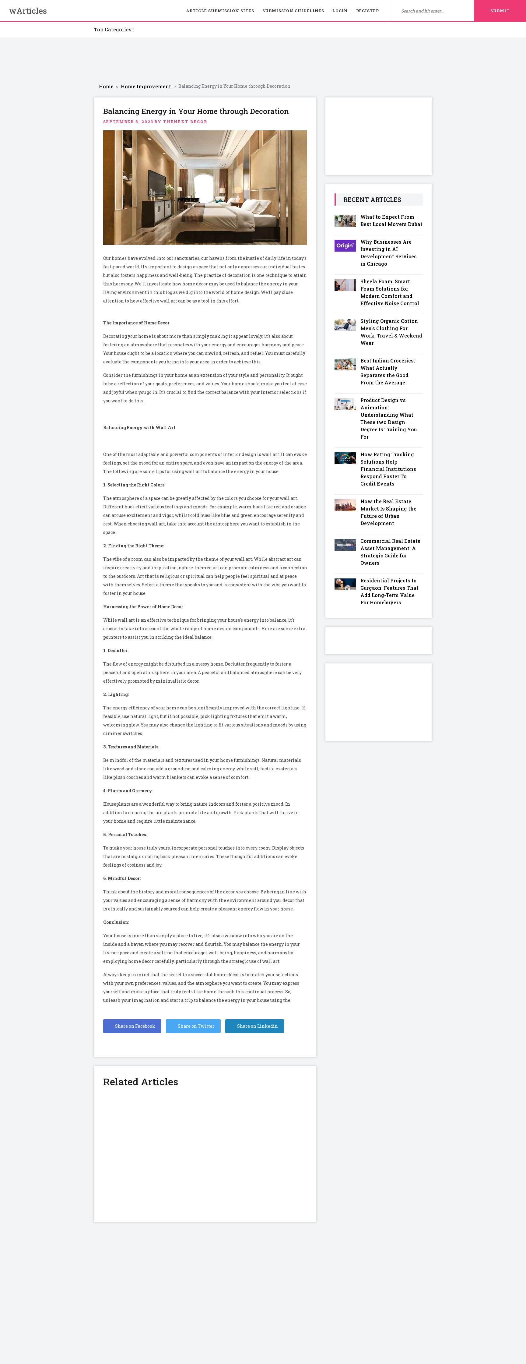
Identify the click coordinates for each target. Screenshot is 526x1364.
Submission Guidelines (293, 10)
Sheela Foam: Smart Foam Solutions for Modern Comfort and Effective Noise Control (389, 292)
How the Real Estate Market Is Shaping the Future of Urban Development (388, 512)
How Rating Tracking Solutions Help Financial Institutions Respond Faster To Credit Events (388, 469)
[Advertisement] (263, 60)
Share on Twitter (196, 1026)
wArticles (28, 10)
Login (340, 10)
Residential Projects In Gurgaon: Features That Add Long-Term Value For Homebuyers (389, 591)
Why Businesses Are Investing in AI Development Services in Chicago (388, 253)
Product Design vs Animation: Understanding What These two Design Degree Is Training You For (388, 418)
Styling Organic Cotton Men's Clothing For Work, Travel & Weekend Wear (391, 332)
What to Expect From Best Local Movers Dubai (391, 220)
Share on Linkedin (257, 1026)
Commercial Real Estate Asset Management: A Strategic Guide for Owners (390, 552)
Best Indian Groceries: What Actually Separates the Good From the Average (387, 371)
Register (367, 10)
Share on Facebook (134, 1026)
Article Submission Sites (220, 10)
